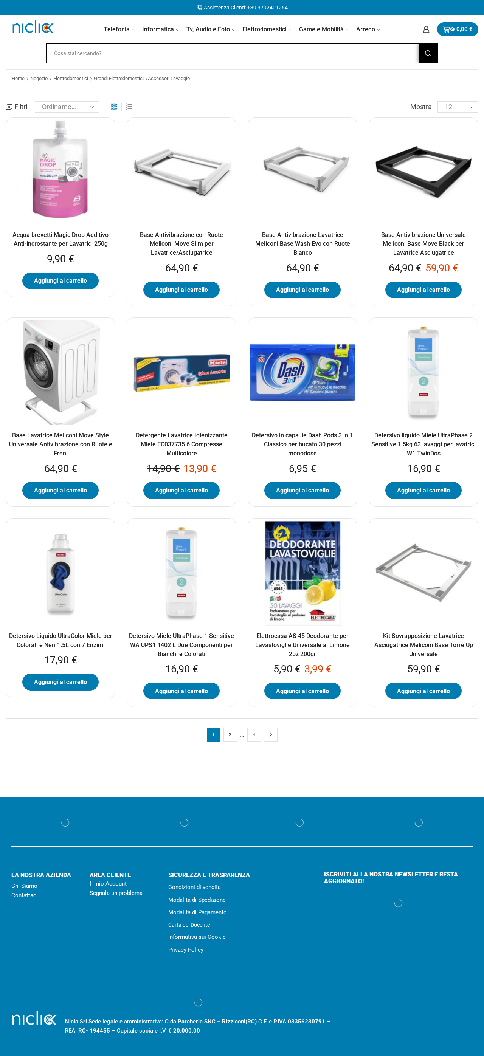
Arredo (365, 29)
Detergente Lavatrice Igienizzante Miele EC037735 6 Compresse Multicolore (182, 444)
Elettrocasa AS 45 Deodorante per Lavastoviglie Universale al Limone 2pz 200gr (302, 645)
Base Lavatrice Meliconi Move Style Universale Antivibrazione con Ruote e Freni (60, 444)
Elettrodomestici (264, 29)
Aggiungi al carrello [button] (60, 280)
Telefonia (117, 29)
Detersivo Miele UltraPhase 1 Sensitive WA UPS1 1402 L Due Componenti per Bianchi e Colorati (181, 645)
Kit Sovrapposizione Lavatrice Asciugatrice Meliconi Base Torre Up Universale (423, 645)
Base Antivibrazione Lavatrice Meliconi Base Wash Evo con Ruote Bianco (302, 244)
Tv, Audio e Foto (208, 29)
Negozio (39, 78)
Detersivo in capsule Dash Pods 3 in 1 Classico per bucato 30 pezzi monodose (302, 444)
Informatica (158, 29)
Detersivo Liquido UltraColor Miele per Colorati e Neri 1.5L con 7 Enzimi (60, 640)
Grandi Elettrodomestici (119, 78)
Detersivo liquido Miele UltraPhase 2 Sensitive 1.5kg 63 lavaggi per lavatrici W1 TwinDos (423, 444)
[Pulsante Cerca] (428, 53)
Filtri (20, 107)
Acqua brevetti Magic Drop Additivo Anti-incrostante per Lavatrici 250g (60, 239)
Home (18, 78)
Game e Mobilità (321, 29)
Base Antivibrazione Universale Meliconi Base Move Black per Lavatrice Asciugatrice (423, 244)
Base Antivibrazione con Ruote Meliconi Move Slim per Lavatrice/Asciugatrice (181, 244)
